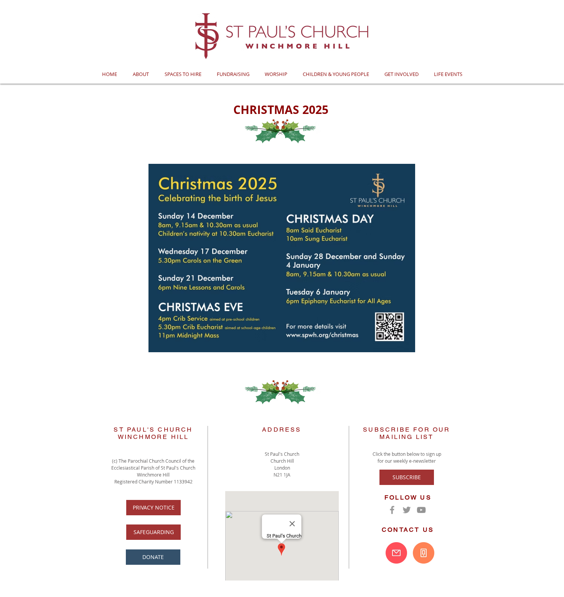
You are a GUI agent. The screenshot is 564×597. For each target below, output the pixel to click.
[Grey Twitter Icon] (406, 510)
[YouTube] (421, 510)
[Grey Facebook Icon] (392, 510)
